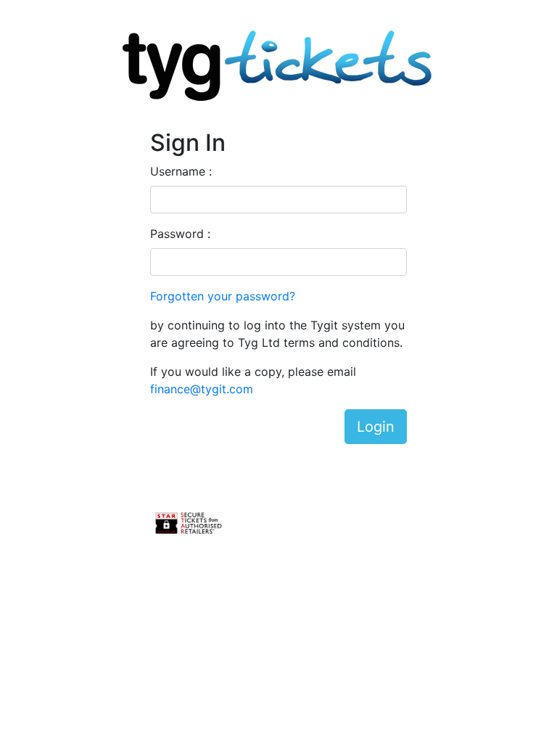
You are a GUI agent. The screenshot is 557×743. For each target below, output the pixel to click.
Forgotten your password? (222, 296)
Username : (181, 171)
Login (376, 426)
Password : (180, 233)
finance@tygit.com (201, 389)
